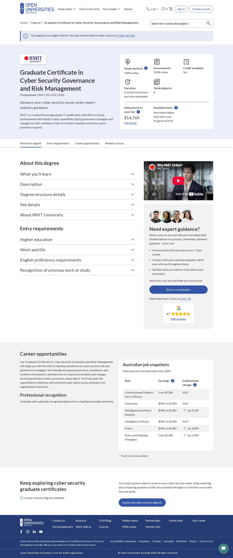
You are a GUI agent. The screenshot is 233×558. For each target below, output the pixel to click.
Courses (103, 526)
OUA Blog (105, 520)
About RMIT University (41, 214)
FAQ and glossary (62, 526)
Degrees (36, 22)
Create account (201, 9)
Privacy (193, 541)
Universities (176, 520)
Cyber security (126, 35)
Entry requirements (58, 143)
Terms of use (206, 541)
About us (81, 520)
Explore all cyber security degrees (142, 502)
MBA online (129, 526)
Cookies (156, 541)
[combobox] (181, 23)
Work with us (83, 526)
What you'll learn (35, 173)
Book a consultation (178, 289)
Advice (128, 9)
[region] (166, 410)
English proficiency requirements (50, 259)
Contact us (58, 520)
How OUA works (89, 9)
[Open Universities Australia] (37, 13)
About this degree (30, 143)
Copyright (168, 541)
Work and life (32, 249)
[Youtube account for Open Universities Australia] (41, 531)
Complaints (144, 541)
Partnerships (152, 520)
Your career (199, 520)
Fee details (130, 122)
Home (23, 22)
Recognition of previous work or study (55, 270)
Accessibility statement (123, 541)
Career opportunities (87, 143)
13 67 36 (185, 298)
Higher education (36, 239)
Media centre (130, 520)
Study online (65, 9)
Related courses (114, 143)
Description (31, 184)
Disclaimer (181, 541)
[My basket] (171, 9)
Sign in (181, 9)
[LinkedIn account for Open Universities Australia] (34, 531)
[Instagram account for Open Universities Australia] (27, 531)
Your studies (110, 9)
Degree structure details (42, 194)
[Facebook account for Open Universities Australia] (21, 531)
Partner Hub (152, 526)
